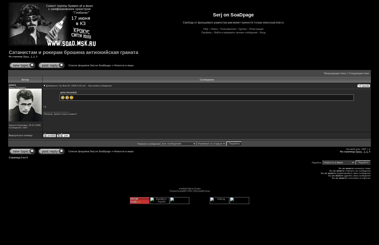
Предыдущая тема (335, 73)
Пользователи (228, 29)
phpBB (183, 191)
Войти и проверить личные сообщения (235, 32)
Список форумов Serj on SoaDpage (89, 65)
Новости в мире (124, 65)
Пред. (26, 56)
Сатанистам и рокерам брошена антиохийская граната (73, 52)
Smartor (197, 188)
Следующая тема (359, 73)
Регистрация (256, 29)
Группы (243, 29)
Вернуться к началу (20, 135)
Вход (262, 32)
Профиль (206, 32)
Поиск (214, 29)
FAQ (205, 29)
